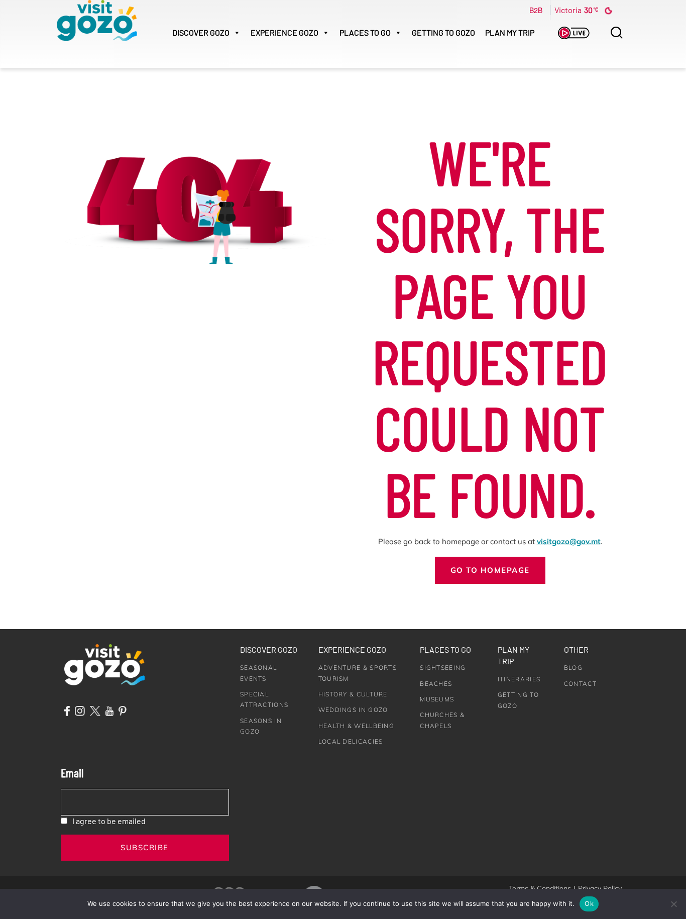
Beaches (436, 683)
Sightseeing (443, 667)
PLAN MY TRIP (509, 32)
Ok (589, 903)
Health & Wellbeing (356, 726)
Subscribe (145, 847)
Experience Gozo (352, 649)
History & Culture (353, 694)
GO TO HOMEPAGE (490, 570)
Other (576, 649)
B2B (535, 10)
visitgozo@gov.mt (569, 541)
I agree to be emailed (109, 821)
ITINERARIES (519, 679)
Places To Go (365, 32)
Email (72, 772)
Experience (284, 32)
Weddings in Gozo (353, 709)
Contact (580, 683)
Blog (573, 667)
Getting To (443, 32)
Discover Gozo (268, 649)
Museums (437, 699)
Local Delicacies (350, 741)
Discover (201, 32)
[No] (673, 904)
